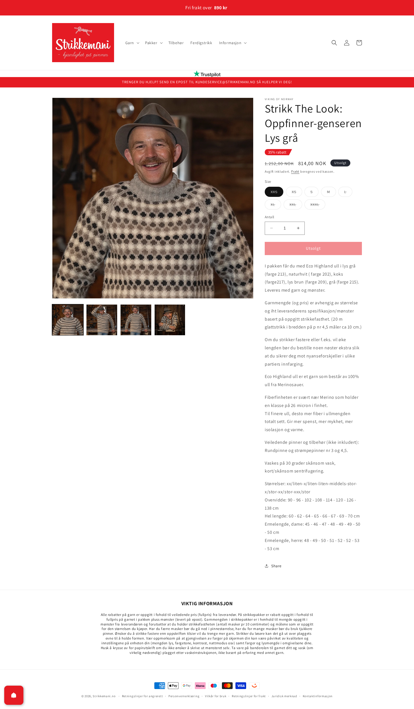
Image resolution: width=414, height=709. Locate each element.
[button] (132, 43)
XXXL (317, 206)
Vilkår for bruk (215, 696)
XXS (277, 193)
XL (276, 206)
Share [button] (276, 565)
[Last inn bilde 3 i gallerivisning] (136, 320)
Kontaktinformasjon (318, 696)
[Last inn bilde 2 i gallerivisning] (101, 320)
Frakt (295, 171)
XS (297, 193)
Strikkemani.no (104, 696)
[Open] (13, 695)
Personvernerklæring (183, 696)
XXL (296, 206)
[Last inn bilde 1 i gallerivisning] (67, 320)
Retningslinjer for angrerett (142, 696)
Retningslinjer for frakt (249, 696)
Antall (269, 217)
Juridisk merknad (284, 696)
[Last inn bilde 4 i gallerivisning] (170, 320)
